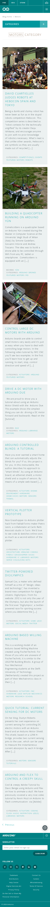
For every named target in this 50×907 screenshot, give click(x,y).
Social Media (21, 623)
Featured (11, 160)
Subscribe (40, 853)
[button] (46, 2)
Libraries (33, 431)
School (29, 696)
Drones (32, 272)
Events (38, 157)
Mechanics (37, 694)
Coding (34, 552)
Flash (9, 813)
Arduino (23, 272)
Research (19, 696)
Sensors (32, 496)
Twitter (33, 623)
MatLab (27, 694)
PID (27, 275)
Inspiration (26, 813)
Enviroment (12, 493)
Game (33, 621)
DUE (17, 428)
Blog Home (7, 17)
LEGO (39, 621)
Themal (10, 499)
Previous (9, 824)
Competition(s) (26, 157)
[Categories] (43, 24)
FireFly (9, 555)
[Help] (44, 827)
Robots (29, 160)
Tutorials (11, 763)
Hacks (31, 555)
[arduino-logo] (6, 9)
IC (18, 557)
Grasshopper (20, 555)
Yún (17, 270)
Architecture (13, 552)
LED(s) (36, 813)
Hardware (25, 493)
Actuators (24, 375)
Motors (20, 160)
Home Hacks (12, 496)
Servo (9, 560)
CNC (33, 691)
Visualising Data (21, 560)
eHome (34, 491)
